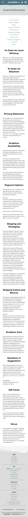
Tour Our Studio (14, 460)
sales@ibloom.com (8, 134)
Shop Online (14, 458)
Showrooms (14, 498)
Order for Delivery (14, 20)
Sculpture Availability (14, 27)
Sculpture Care (14, 37)
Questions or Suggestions (14, 39)
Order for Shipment (14, 22)
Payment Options (14, 30)
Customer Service (14, 494)
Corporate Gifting (14, 478)
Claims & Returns (14, 34)
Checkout (14, 488)
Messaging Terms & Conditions (14, 502)
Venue (14, 44)
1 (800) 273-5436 (20, 509)
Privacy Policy (14, 500)
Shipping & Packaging (14, 32)
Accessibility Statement (14, 504)
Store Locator (14, 496)
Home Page (14, 457)
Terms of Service (16, 514)
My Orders (14, 486)
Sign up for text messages (14, 468)
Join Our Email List (14, 470)
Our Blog (14, 472)
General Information (14, 474)
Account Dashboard (14, 484)
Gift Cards (14, 42)
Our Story (14, 462)
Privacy (14, 25)
